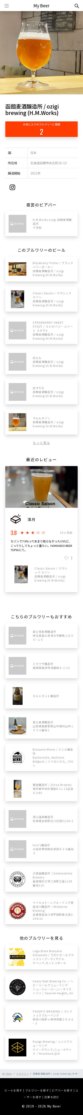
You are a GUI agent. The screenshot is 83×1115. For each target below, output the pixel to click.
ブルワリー (22, 1073)
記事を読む (51, 1097)
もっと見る (41, 443)
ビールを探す (13, 1090)
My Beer (41, 5)
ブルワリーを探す (37, 1090)
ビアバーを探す (62, 1090)
